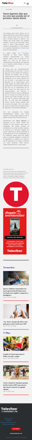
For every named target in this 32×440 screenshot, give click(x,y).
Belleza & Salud (15, 358)
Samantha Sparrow (18, 27)
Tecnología (13, 297)
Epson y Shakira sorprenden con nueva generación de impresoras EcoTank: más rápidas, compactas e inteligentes (16, 292)
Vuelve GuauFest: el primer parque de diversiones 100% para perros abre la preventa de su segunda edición (15, 386)
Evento (12, 391)
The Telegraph (23, 53)
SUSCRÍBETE (16, 429)
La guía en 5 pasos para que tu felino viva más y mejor (13, 355)
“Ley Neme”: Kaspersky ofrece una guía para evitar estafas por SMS (15, 323)
